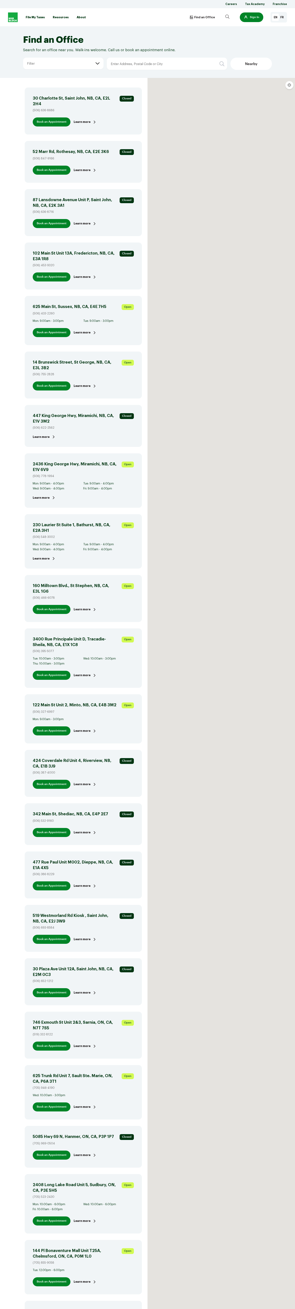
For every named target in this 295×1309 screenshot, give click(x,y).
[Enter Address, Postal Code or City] (133, 57)
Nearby (251, 64)
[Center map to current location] (289, 85)
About (81, 17)
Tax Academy (255, 4)
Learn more (82, 121)
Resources (61, 17)
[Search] (227, 17)
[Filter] (27, 57)
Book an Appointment (51, 121)
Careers (231, 4)
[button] (251, 17)
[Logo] (13, 17)
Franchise (280, 4)
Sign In (254, 17)
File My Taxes (35, 17)
